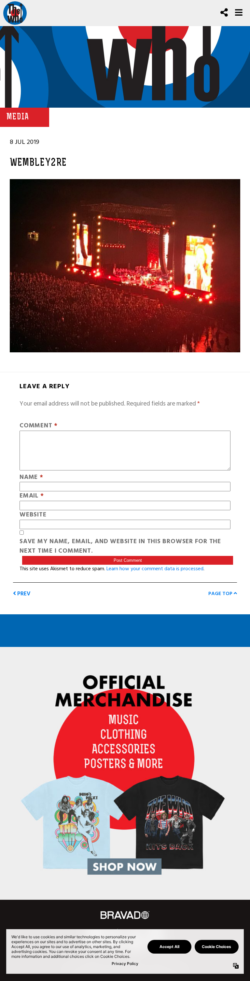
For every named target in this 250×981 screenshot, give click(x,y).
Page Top (221, 593)
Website (33, 515)
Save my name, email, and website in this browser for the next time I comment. (120, 546)
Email (32, 496)
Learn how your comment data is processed (154, 568)
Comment (39, 426)
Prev (23, 593)
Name (31, 477)
